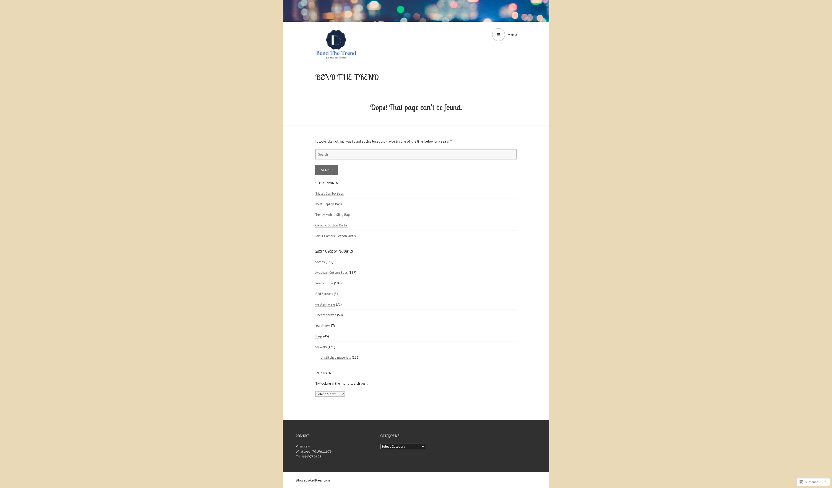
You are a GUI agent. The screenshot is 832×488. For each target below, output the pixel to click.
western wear (325, 304)
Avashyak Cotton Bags (331, 272)
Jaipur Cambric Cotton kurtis (335, 236)
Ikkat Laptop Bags (328, 204)
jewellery (321, 325)
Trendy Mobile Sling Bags (333, 214)
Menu (512, 35)
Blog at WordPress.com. (313, 480)
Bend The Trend (347, 77)
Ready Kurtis (324, 283)
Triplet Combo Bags (329, 193)
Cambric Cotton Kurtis (331, 225)
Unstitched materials (335, 357)
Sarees (320, 262)
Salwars (321, 347)
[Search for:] (416, 154)
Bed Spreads (324, 293)
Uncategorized (325, 315)
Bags (318, 336)
